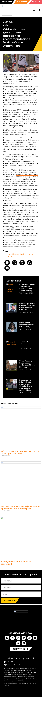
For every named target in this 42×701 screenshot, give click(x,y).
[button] (34, 10)
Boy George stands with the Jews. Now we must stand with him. (27, 307)
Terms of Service (21, 674)
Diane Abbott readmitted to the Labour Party (26, 325)
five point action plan (24, 163)
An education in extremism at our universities (26, 344)
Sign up (10, 600)
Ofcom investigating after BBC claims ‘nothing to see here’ (20, 452)
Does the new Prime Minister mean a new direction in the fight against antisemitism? (25, 385)
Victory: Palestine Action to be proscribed (16, 562)
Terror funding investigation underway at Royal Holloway (27, 364)
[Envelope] (24, 643)
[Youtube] (35, 638)
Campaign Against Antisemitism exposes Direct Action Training (27, 288)
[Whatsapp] (18, 643)
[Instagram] (18, 638)
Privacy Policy (8, 674)
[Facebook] (7, 638)
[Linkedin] (24, 638)
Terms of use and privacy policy (20, 670)
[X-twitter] (12, 638)
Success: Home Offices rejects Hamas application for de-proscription (20, 507)
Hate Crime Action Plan (17, 254)
